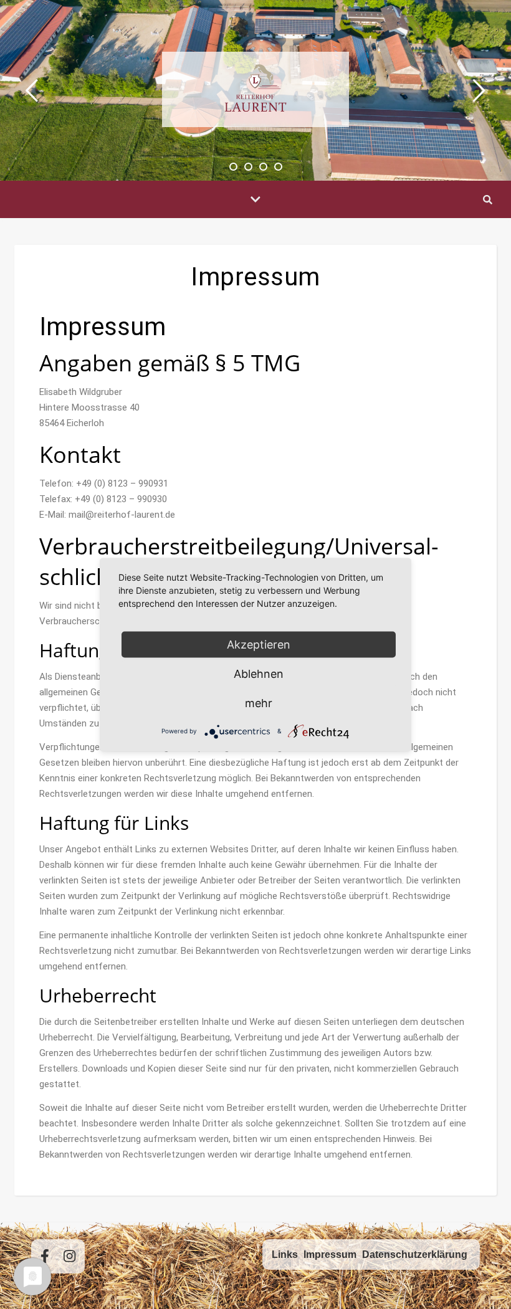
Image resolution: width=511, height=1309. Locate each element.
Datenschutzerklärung (414, 1254)
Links (285, 1254)
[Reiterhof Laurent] (255, 89)
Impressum (329, 1254)
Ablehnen (259, 673)
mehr (258, 702)
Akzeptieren (258, 643)
